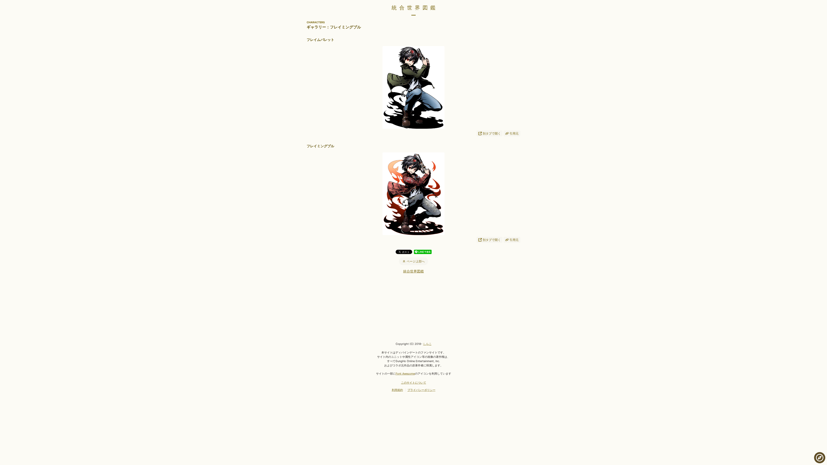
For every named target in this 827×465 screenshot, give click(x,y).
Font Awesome (405, 373)
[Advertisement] (413, 307)
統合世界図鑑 (415, 8)
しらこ (427, 344)
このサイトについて (413, 382)
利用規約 (397, 390)
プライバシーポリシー (421, 390)
